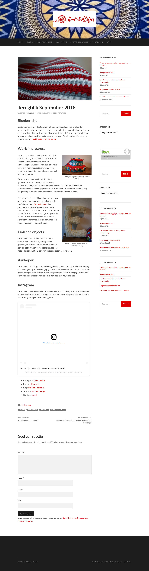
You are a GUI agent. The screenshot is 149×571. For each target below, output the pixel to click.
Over (109, 42)
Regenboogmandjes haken (110, 89)
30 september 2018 (26, 113)
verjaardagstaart (58, 410)
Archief (24, 405)
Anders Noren (116, 562)
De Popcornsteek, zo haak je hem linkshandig (112, 81)
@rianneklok (39, 380)
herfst (22, 410)
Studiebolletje (43, 113)
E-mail (21, 489)
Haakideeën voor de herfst (44, 139)
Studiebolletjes (42, 372)
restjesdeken (32, 410)
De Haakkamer (40, 204)
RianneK (35, 384)
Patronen (98, 42)
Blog (29, 42)
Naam (21, 478)
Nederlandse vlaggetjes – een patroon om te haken (115, 64)
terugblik (44, 410)
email (34, 395)
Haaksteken (61, 42)
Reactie (21, 452)
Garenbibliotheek (80, 42)
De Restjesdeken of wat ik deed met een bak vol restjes (74, 420)
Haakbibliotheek (44, 42)
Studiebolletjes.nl (36, 387)
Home (20, 42)
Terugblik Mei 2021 (107, 72)
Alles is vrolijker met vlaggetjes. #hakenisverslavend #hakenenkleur (43, 368)
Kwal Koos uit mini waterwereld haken (114, 97)
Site (19, 500)
